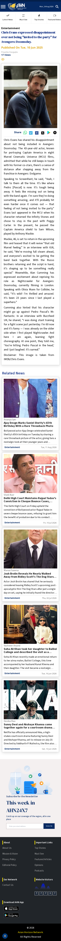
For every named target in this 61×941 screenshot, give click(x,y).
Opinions (39, 865)
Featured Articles (43, 859)
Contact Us (7, 885)
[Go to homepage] (17, 7)
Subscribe (49, 826)
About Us (7, 848)
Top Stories (40, 848)
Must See (39, 853)
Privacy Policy (9, 859)
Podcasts (39, 870)
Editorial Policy (9, 865)
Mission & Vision (10, 853)
